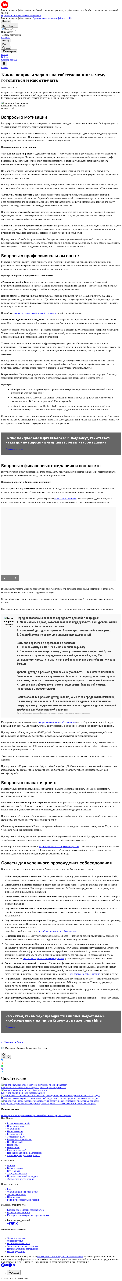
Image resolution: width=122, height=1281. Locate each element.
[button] (4, 54)
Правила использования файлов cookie (52, 18)
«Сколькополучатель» (65, 498)
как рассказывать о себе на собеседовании (35, 313)
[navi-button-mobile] (4, 63)
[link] (6, 48)
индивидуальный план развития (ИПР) (59, 846)
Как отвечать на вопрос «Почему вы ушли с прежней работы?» (33, 1087)
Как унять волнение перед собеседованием (23, 1093)
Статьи (4, 67)
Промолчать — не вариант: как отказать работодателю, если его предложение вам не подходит (49, 1098)
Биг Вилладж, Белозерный (57, 1115)
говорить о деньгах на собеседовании (56, 722)
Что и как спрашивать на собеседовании (43, 958)
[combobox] (14, 1272)
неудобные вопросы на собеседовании (57, 931)
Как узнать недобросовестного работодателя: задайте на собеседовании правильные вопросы (48, 1103)
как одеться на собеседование (85, 974)
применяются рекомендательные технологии (60, 1256)
